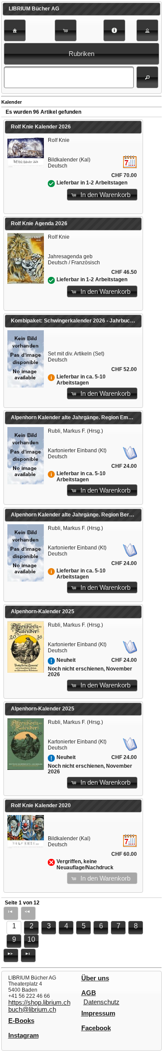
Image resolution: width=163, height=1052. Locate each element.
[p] (10, 955)
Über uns (95, 978)
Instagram (23, 1035)
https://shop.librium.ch (39, 1002)
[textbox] (69, 77)
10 (31, 939)
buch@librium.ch (32, 1009)
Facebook (96, 1028)
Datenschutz (101, 1002)
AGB (88, 993)
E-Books (21, 1020)
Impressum (98, 1013)
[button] (15, 30)
